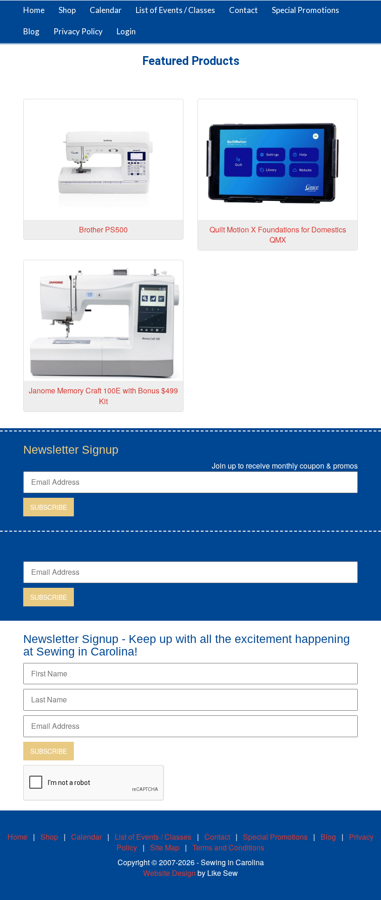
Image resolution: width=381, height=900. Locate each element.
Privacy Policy (78, 31)
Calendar (106, 10)
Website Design (169, 873)
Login (126, 31)
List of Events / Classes (175, 10)
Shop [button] (67, 10)
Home (34, 10)
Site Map (164, 847)
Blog (31, 31)
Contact (243, 10)
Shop (49, 836)
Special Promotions (305, 10)
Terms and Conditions (228, 847)
